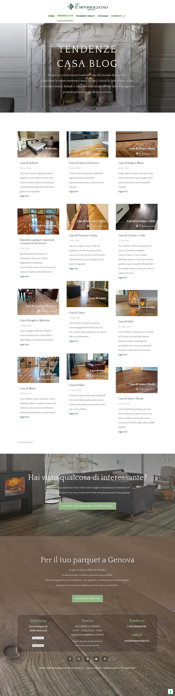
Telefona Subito (87, 598)
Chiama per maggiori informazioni (87, 506)
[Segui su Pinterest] (105, 659)
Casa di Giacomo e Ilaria (83, 235)
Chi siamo (103, 16)
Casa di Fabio (77, 385)
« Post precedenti (25, 442)
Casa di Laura (77, 312)
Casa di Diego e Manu (131, 163)
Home (51, 16)
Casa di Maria (28, 388)
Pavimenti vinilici (85, 16)
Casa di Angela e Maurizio (35, 320)
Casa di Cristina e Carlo (131, 235)
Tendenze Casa (65, 15)
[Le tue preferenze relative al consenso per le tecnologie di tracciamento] (170, 691)
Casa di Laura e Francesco (84, 163)
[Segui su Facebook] (70, 659)
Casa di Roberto (29, 163)
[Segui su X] (79, 659)
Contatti (116, 16)
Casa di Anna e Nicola (130, 398)
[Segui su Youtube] (96, 659)
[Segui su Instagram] (87, 659)
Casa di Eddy (125, 321)
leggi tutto (24, 196)
